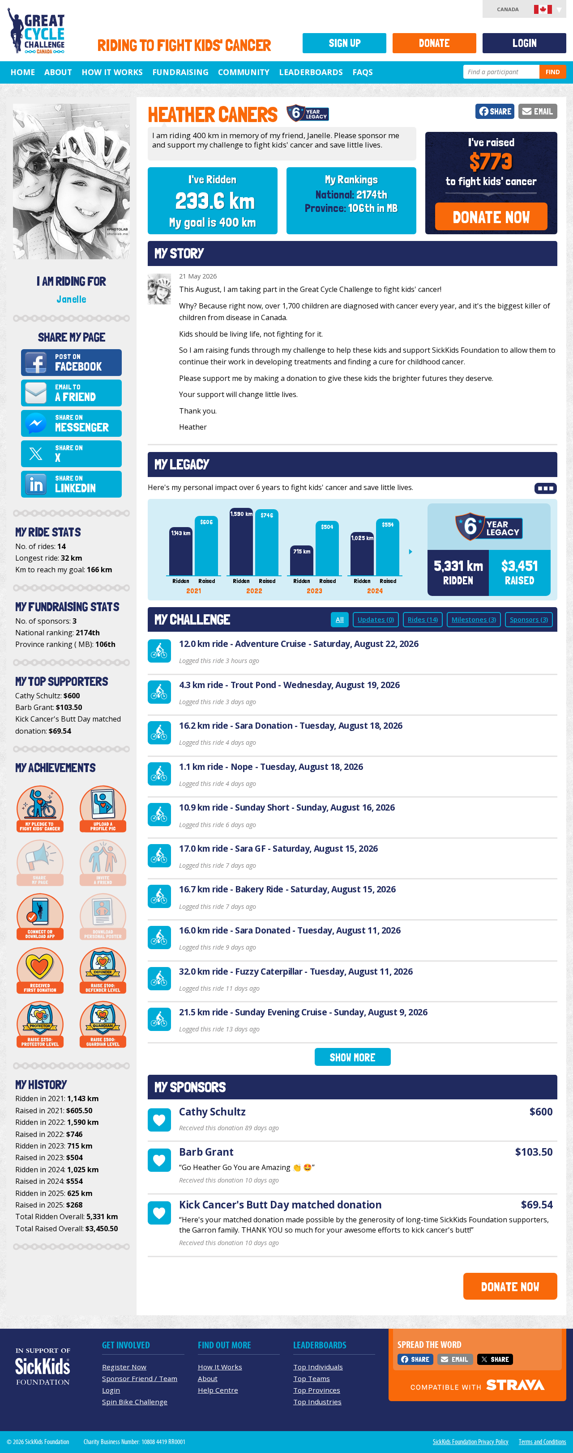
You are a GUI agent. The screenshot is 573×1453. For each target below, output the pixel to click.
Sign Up (345, 43)
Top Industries (317, 1401)
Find (553, 72)
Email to (75, 393)
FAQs (362, 72)
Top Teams (311, 1378)
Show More (352, 1057)
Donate (434, 43)
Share (501, 111)
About (58, 72)
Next (414, 552)
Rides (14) (423, 619)
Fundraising (180, 72)
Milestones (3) (474, 619)
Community (243, 72)
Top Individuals (318, 1366)
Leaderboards (311, 72)
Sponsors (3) (529, 619)
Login (525, 43)
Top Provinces (316, 1389)
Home (22, 72)
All (340, 619)
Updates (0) (376, 619)
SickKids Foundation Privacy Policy (471, 1442)
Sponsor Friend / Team (139, 1378)
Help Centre (218, 1389)
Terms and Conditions (542, 1442)
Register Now (124, 1366)
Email (543, 111)
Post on (78, 362)
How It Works (112, 72)
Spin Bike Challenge (134, 1401)
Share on (82, 423)
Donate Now (491, 217)
